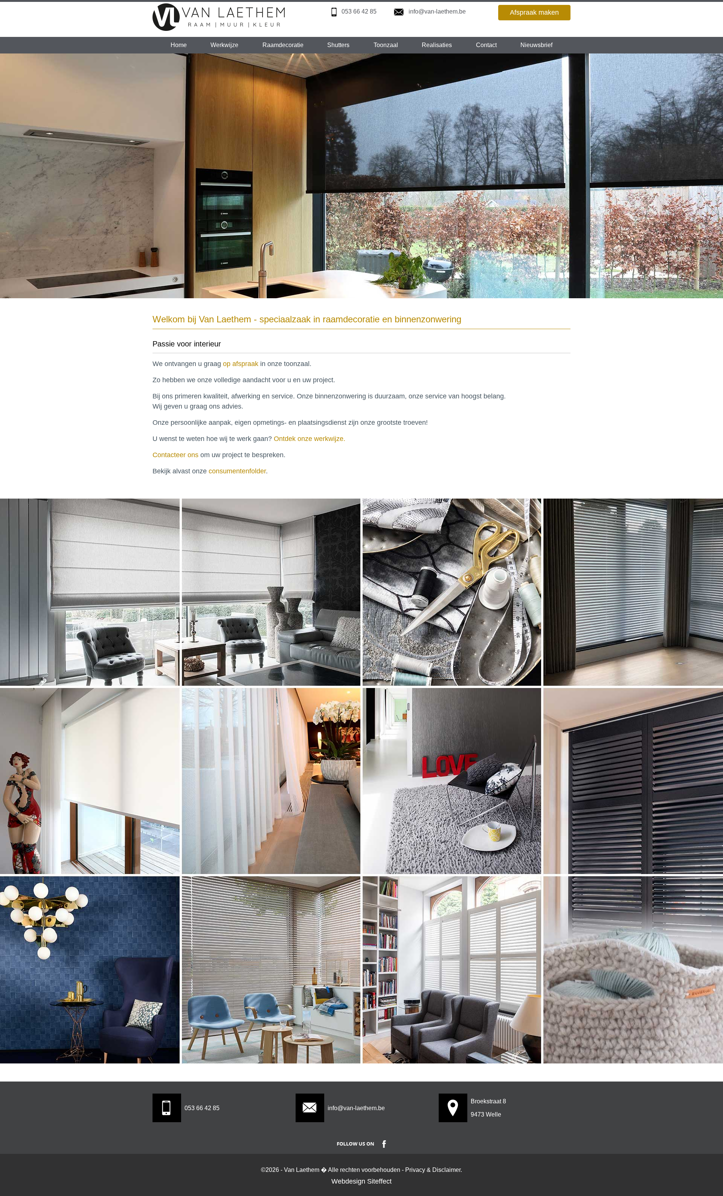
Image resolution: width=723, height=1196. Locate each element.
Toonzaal (386, 45)
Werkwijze (224, 45)
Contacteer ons (175, 455)
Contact (486, 45)
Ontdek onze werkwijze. (309, 438)
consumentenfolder (237, 471)
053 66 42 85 (359, 11)
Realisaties (437, 45)
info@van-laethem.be (437, 11)
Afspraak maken (534, 12)
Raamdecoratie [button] (283, 45)
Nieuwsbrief (536, 45)
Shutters (338, 45)
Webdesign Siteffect (361, 1181)
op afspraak (240, 364)
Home (179, 45)
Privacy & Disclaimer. (433, 1170)
